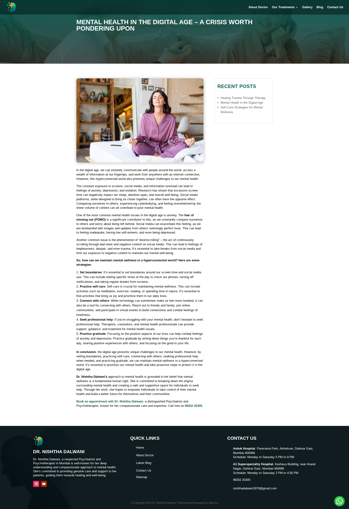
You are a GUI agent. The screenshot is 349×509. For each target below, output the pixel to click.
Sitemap (141, 477)
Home (140, 447)
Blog (319, 7)
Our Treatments (283, 7)
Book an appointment (91, 401)
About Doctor (258, 7)
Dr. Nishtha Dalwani (129, 401)
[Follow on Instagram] (36, 484)
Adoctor (213, 502)
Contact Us (335, 7)
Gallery (307, 7)
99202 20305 (193, 406)
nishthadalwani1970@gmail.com (255, 488)
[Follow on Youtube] (44, 484)
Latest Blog (143, 463)
